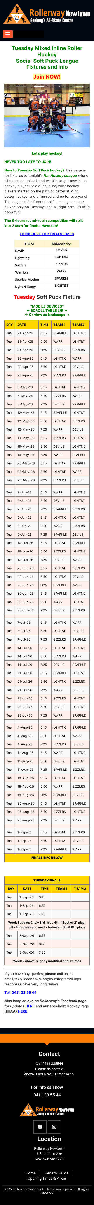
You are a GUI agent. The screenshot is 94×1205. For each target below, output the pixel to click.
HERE (22, 1011)
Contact (49, 1054)
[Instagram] (54, 1127)
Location (49, 1139)
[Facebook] (40, 1127)
